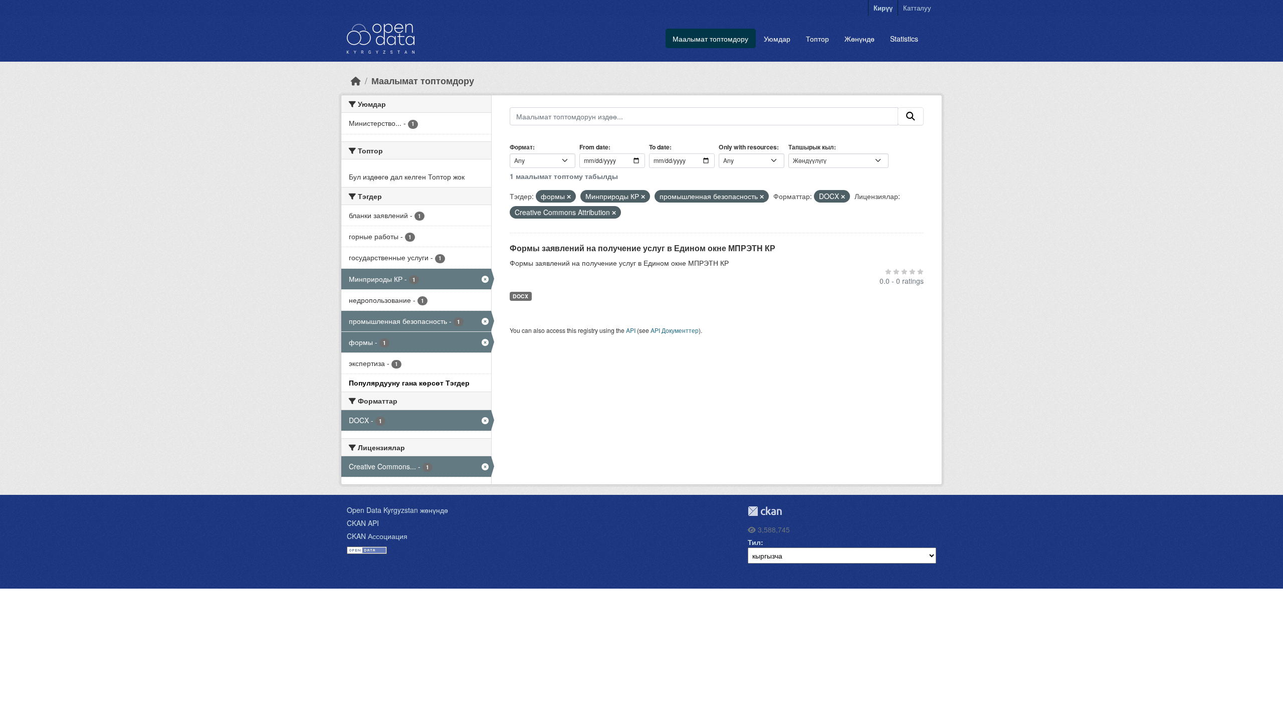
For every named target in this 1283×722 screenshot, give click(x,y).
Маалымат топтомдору (710, 39)
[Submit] (911, 116)
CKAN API (363, 523)
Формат (521, 146)
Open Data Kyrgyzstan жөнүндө (397, 510)
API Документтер (675, 330)
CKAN (765, 511)
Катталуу (917, 8)
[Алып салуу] (569, 197)
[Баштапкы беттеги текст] (356, 80)
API (630, 330)
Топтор (817, 39)
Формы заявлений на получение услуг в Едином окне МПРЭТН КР (642, 248)
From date (593, 146)
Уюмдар (777, 39)
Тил (754, 542)
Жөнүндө (859, 39)
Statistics (904, 39)
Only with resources (748, 146)
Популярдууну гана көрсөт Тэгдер (409, 383)
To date (659, 146)
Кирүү (883, 8)
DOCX (520, 296)
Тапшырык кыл (811, 146)
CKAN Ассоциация (377, 536)
